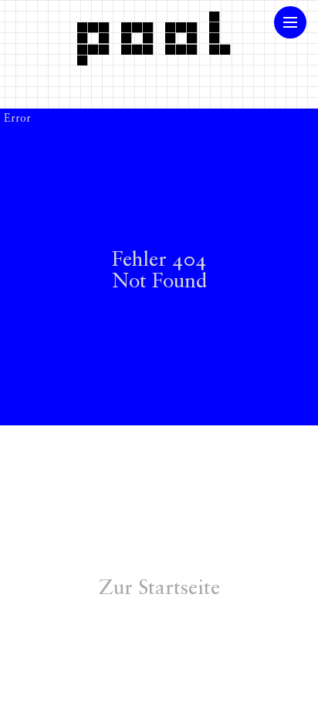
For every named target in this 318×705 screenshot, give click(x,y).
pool (159, 33)
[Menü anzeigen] (290, 22)
